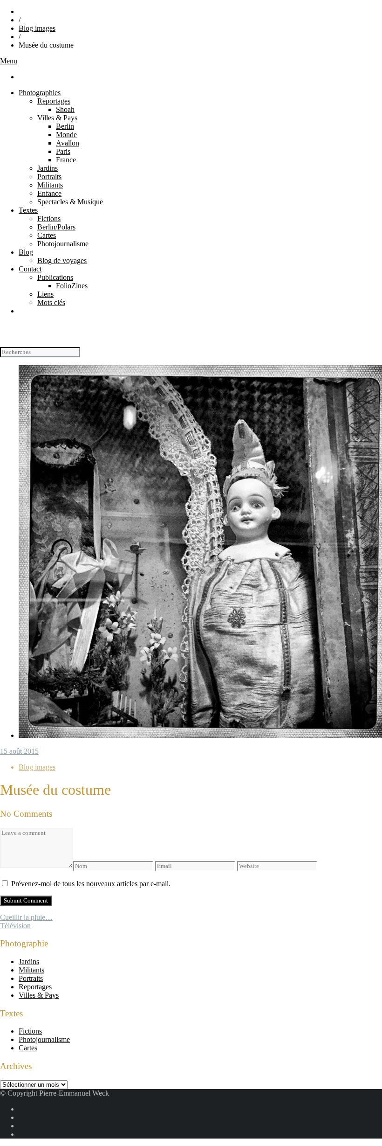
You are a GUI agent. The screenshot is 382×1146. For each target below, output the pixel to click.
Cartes (46, 235)
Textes (28, 210)
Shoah (65, 109)
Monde (66, 135)
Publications (55, 277)
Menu (8, 61)
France (66, 160)
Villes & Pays (57, 118)
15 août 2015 (19, 751)
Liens (45, 294)
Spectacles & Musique (70, 202)
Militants (50, 185)
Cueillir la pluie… (26, 917)
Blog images (37, 28)
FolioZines (72, 286)
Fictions (49, 218)
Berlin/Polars (56, 227)
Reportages (53, 101)
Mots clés (51, 302)
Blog (26, 252)
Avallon (67, 143)
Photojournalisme (63, 244)
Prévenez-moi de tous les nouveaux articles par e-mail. (91, 884)
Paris (63, 151)
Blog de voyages (62, 260)
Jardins (47, 168)
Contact (30, 269)
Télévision (15, 926)
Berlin (65, 126)
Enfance (49, 193)
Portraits (49, 177)
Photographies (40, 93)
